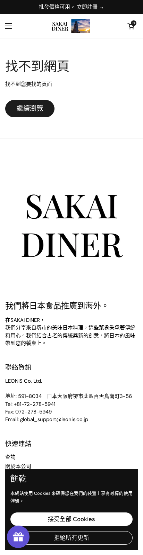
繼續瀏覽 (30, 108)
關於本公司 (18, 466)
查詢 (10, 457)
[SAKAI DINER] (70, 26)
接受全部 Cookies (71, 519)
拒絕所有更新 (71, 538)
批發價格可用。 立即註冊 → (71, 7)
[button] (131, 26)
